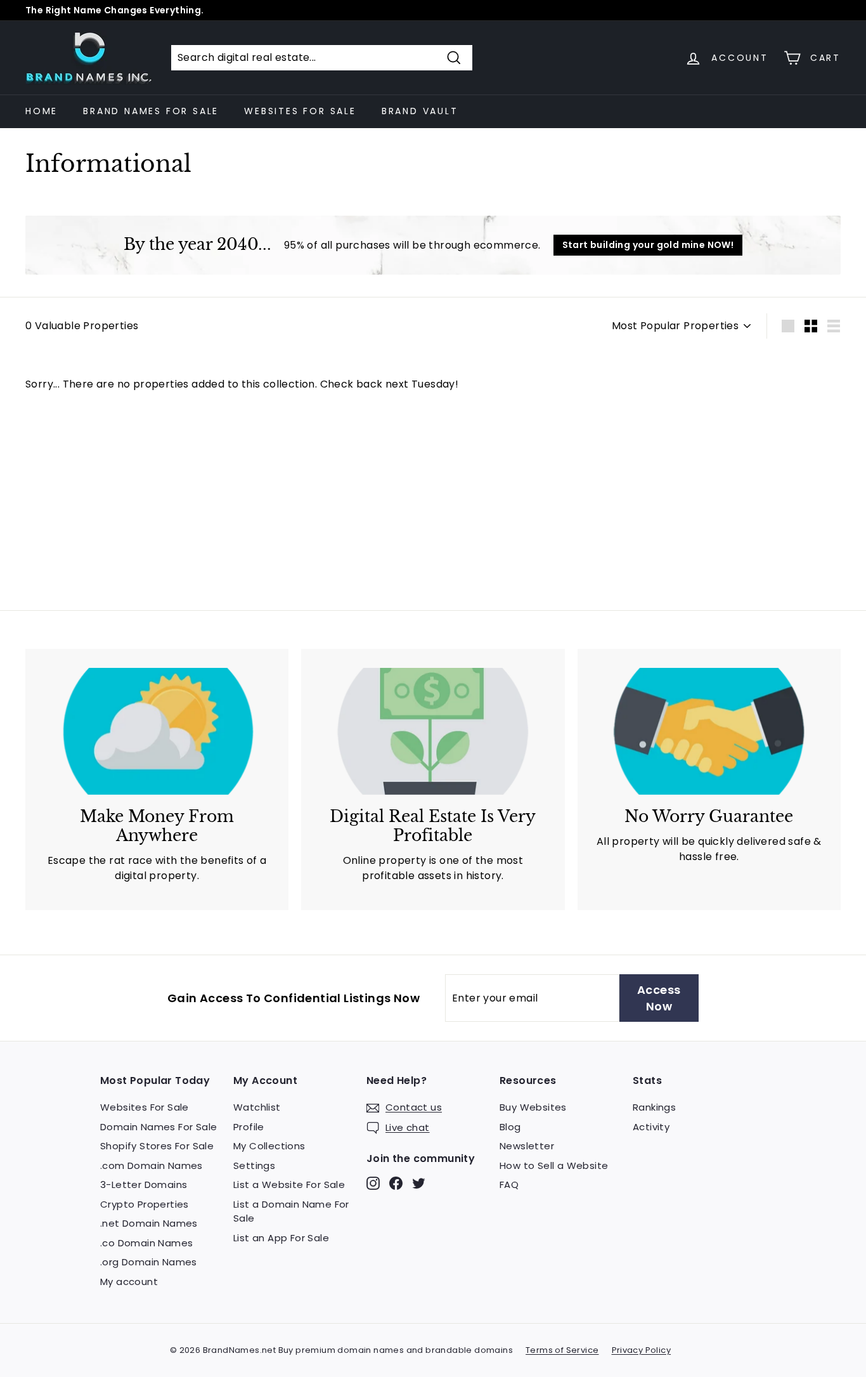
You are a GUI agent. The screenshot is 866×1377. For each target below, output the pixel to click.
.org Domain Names (148, 1262)
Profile (248, 1126)
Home (41, 111)
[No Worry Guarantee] (709, 731)
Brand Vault (420, 111)
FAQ (509, 1184)
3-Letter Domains (143, 1184)
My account (129, 1281)
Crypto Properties (144, 1204)
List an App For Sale (281, 1237)
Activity (651, 1126)
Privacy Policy (641, 1350)
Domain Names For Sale (158, 1126)
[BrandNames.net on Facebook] (396, 1183)
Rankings (654, 1107)
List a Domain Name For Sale (291, 1211)
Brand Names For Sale (151, 111)
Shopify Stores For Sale (157, 1145)
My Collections (269, 1145)
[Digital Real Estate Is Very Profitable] (432, 731)
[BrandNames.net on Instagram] (373, 1183)
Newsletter (527, 1145)
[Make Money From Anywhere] (156, 731)
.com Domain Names (151, 1165)
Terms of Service (562, 1350)
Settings (254, 1165)
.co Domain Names (146, 1243)
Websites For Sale (300, 111)
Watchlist (257, 1107)
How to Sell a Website (554, 1165)
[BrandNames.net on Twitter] (418, 1183)
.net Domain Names (149, 1223)
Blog (510, 1126)
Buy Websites (533, 1107)
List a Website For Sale (289, 1184)
